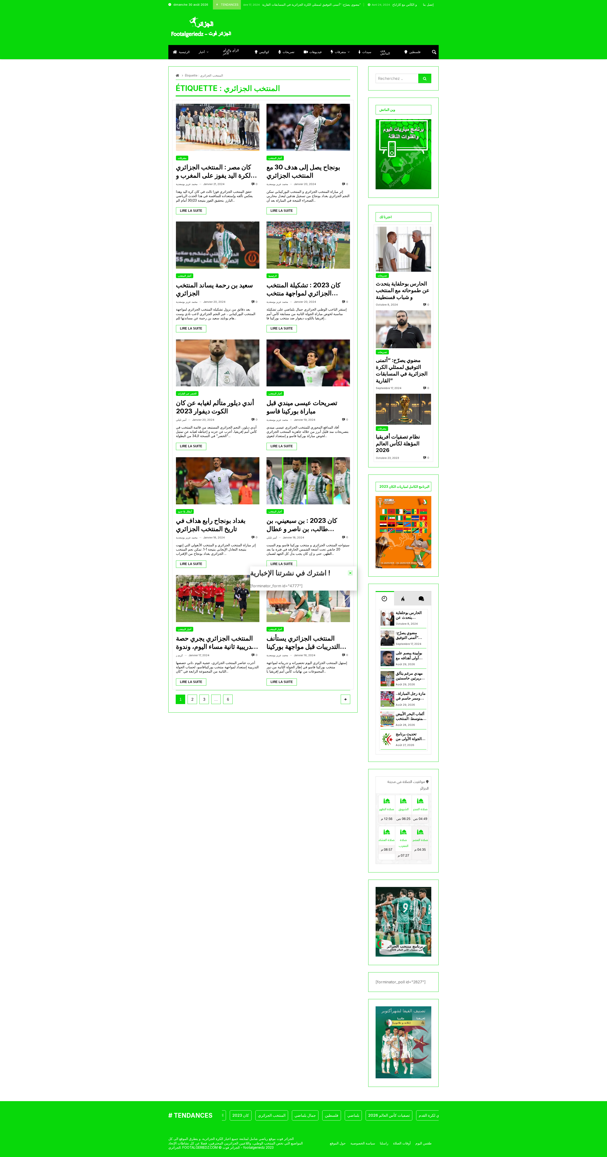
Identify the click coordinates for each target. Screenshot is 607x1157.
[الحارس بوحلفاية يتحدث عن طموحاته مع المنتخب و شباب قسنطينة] (403, 249)
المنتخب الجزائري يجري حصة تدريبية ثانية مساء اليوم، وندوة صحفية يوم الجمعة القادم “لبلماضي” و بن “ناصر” (215, 642)
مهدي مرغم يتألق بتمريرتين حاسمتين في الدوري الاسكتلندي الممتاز (410, 676)
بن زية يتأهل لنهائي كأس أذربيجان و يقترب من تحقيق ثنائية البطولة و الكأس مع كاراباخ (405, 4)
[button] (350, 573)
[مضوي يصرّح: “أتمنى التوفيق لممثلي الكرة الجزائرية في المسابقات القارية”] (403, 329)
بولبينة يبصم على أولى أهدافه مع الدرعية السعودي (409, 655)
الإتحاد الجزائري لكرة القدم (411, 1115)
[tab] (385, 598)
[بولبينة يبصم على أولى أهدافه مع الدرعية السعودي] (387, 658)
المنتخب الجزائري (244, 1115)
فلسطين (303, 1115)
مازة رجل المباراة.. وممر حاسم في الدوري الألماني (411, 696)
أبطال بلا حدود (185, 511)
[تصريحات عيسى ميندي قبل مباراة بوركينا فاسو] (308, 363)
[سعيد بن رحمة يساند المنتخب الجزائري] (217, 245)
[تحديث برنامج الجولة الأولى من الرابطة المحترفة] (387, 739)
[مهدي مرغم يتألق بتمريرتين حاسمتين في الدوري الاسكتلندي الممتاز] (387, 678)
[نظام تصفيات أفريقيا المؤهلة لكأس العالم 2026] (403, 409)
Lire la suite (191, 210)
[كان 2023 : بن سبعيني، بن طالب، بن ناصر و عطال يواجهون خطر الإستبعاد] (308, 480)
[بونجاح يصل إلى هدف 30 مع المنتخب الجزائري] (308, 127)
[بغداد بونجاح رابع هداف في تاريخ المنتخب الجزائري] (217, 480)
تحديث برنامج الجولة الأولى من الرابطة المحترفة (409, 736)
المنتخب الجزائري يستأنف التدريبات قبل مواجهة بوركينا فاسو (303, 642)
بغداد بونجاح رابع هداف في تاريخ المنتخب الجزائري (211, 525)
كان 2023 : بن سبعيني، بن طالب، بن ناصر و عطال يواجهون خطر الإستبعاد (302, 525)
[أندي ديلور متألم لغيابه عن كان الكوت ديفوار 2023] (217, 363)
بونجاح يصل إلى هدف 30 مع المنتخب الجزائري (303, 171)
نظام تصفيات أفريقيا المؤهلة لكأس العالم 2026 (398, 443)
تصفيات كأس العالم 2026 (361, 1115)
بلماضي (325, 1115)
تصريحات (382, 275)
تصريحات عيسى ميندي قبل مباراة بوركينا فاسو (302, 407)
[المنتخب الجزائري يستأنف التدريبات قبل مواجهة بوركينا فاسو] (308, 598)
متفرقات (182, 158)
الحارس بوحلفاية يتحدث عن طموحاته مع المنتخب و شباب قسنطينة (402, 290)
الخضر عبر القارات (187, 393)
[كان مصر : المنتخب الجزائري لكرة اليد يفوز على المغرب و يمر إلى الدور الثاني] (217, 127)
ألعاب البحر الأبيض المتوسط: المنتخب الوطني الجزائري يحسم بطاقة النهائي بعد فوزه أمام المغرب (411, 716)
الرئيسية (272, 275)
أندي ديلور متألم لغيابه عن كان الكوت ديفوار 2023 (215, 407)
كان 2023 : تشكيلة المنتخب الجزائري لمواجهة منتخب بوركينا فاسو (303, 289)
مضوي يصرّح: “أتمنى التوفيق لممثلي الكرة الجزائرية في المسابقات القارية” (264, 4)
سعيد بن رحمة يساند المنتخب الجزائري (214, 289)
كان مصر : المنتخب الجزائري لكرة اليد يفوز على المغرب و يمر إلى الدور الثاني (213, 171)
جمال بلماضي (277, 1115)
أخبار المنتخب (275, 158)
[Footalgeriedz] (201, 27)
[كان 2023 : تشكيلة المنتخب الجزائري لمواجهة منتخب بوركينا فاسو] (308, 245)
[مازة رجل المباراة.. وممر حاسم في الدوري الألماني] (387, 698)
